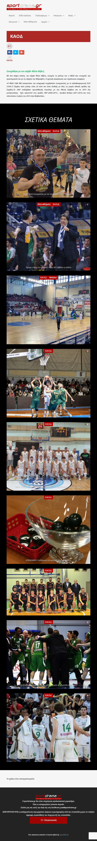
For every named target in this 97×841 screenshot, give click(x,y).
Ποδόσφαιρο (41, 16)
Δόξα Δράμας (25, 15)
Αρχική (12, 15)
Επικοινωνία (50, 820)
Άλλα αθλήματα (44, 131)
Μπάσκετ (58, 16)
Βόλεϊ (70, 16)
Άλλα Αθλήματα (30, 22)
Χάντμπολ (13, 22)
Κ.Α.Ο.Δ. (10, 60)
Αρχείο (44, 22)
